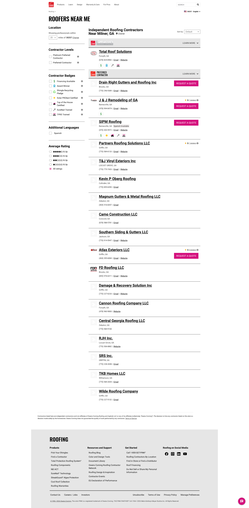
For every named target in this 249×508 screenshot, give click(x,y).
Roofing (51, 11)
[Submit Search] (198, 4)
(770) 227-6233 (105, 293)
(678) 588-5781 (105, 222)
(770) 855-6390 (105, 187)
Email (116, 60)
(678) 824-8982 (105, 60)
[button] (78, 57)
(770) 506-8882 (105, 346)
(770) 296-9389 (105, 90)
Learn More (189, 43)
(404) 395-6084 (105, 258)
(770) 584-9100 (105, 329)
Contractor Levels (61, 50)
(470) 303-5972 (105, 130)
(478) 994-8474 (105, 108)
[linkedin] (179, 454)
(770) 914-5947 (105, 240)
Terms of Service (131, 418)
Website (123, 60)
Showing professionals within (62, 33)
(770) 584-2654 (105, 382)
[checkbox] (50, 168)
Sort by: (180, 31)
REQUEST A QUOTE (186, 83)
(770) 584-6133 (105, 151)
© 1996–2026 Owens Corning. (61, 501)
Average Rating (59, 146)
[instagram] (173, 454)
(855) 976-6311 (105, 276)
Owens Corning (51, 4)
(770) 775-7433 (105, 169)
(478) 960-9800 (105, 311)
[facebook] (167, 454)
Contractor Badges (62, 75)
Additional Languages (64, 127)
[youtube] (185, 454)
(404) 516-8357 (105, 205)
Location (55, 27)
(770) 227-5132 (105, 399)
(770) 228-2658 (105, 364)
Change (75, 37)
